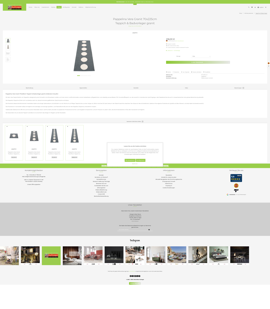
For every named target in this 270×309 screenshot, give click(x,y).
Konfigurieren (141, 160)
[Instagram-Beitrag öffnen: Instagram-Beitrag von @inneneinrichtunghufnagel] (51, 255)
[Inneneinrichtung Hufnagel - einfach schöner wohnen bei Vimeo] (130, 276)
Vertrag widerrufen (135, 283)
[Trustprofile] (236, 185)
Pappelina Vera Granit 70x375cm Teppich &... (74, 152)
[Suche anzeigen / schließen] (249, 7)
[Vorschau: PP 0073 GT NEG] (8, 46)
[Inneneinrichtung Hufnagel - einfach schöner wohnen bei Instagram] (136, 276)
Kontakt (101, 175)
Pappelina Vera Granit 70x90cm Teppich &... (14, 152)
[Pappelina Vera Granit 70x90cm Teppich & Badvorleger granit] (14, 135)
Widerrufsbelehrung (101, 190)
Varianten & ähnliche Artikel (135, 121)
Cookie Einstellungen (169, 187)
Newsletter (169, 175)
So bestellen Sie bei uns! (101, 185)
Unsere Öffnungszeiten (33, 184)
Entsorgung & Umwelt (168, 181)
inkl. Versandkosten (180, 40)
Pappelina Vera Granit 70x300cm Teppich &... (54, 152)
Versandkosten (132, 271)
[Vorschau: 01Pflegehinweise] (8, 59)
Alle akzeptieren (130, 160)
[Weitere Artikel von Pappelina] (135, 33)
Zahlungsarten (101, 187)
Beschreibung (29, 88)
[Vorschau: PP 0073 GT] (8, 40)
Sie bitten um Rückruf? (101, 177)
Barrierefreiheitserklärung (101, 196)
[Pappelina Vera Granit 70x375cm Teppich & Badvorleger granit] (74, 135)
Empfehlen (207, 72)
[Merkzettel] (252, 7)
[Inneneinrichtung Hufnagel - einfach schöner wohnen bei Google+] (138, 276)
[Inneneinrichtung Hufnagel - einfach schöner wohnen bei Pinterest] (139, 276)
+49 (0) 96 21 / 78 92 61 (35, 175)
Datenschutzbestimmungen (135, 225)
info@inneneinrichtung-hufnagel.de (35, 176)
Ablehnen (135, 163)
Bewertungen (239, 88)
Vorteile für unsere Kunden (168, 177)
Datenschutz (168, 183)
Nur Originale (186, 72)
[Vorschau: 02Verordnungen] (8, 53)
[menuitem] (30, 7)
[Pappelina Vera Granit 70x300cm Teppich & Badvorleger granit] (54, 135)
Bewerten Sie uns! (101, 183)
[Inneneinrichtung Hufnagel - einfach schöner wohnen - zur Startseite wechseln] (14, 7)
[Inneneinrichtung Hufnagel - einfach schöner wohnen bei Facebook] (132, 276)
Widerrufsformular (101, 192)
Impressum (169, 185)
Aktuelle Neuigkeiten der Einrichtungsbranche (169, 179)
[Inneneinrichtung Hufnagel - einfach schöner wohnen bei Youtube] (134, 276)
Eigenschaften (83, 88)
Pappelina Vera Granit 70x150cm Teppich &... (34, 152)
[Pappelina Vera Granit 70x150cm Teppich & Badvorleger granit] (34, 135)
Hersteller (136, 88)
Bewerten (176, 72)
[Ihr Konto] (255, 7)
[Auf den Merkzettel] (7, 126)
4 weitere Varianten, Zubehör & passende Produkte (178, 47)
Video (186, 88)
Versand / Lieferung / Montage (101, 181)
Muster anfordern (197, 72)
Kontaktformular (101, 179)
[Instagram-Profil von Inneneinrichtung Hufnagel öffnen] (135, 240)
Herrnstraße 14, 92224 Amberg (33, 181)
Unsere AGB (101, 194)
